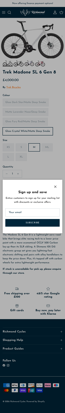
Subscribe (32, 223)
